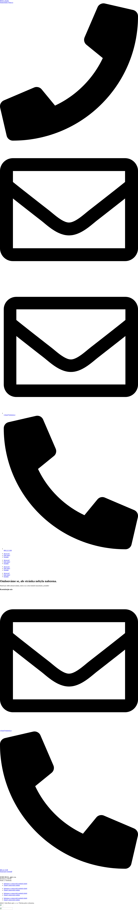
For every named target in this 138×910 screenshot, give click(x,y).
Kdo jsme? (7, 555)
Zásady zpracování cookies (12, 885)
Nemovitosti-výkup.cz (6, 2)
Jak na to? (7, 553)
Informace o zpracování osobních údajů (15, 883)
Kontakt (6, 557)
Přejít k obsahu (4, 1)
